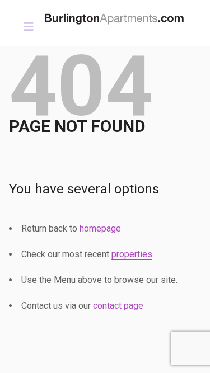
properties (131, 254)
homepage (100, 228)
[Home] (118, 16)
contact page (118, 305)
